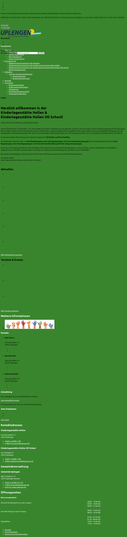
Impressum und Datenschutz (16, 47)
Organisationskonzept (17, 94)
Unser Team (13, 52)
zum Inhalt (9, 3)
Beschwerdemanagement (19, 91)
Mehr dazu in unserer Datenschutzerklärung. (20, 21)
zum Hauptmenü (11, 5)
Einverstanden (6, 28)
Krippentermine (19, 76)
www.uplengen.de (15, 487)
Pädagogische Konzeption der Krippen (24, 63)
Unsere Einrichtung (16, 54)
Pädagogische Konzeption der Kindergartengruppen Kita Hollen (34, 65)
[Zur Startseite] (21, 36)
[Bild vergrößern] (65, 324)
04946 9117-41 (14, 482)
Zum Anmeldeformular (10, 400)
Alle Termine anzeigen (10, 311)
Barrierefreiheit (11, 44)
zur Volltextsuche (12, 9)
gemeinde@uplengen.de (17, 485)
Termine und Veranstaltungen (20, 74)
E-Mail (14, 351)
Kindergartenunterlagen (18, 87)
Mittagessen (14, 89)
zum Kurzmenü (11, 7)
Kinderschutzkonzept (17, 70)
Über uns (8, 50)
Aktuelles (8, 72)
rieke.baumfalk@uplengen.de (19, 461)
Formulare (9, 83)
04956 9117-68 (14, 413)
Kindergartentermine (21, 78)
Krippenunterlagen (16, 85)
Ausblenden (5, 25)
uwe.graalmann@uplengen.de (19, 416)
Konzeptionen (10, 61)
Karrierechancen (15, 57)
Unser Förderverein (16, 59)
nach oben (5, 420)
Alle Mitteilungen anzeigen (11, 255)
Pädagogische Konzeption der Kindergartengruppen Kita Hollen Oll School (39, 67)
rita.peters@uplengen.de (17, 443)
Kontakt (8, 42)
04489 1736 (17, 349)
